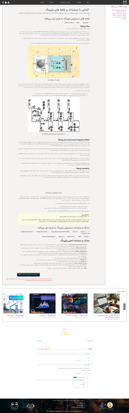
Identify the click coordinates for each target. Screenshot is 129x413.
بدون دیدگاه (110, 309)
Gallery (104, 293)
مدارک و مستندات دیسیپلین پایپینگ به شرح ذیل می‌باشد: (119, 14)
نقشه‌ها (82, 84)
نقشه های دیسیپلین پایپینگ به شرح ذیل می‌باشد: (119, 11)
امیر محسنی (76, 370)
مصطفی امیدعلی (81, 367)
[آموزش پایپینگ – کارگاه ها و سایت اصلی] (75, 293)
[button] (3, 2)
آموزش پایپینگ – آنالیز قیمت (44, 293)
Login (38, 331)
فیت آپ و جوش (28, 171)
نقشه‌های (75, 38)
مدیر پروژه (61, 13)
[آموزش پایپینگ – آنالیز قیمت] (42, 293)
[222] (106, 392)
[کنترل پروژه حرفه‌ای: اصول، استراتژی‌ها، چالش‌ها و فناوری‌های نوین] (107, 293)
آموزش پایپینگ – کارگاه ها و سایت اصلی (76, 293)
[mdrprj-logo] (125, 1)
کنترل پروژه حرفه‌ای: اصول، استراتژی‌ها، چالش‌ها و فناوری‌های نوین (108, 293)
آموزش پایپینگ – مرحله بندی (12, 293)
